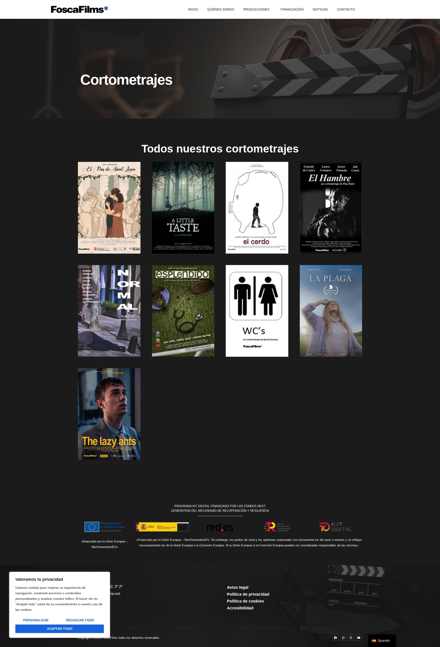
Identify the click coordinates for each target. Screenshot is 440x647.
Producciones (256, 9)
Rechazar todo (80, 620)
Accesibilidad (240, 608)
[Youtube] (359, 638)
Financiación (292, 9)
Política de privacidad (248, 594)
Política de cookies (245, 601)
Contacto (346, 9)
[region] (59, 605)
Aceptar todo (59, 628)
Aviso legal (237, 587)
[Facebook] (335, 638)
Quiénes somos (220, 9)
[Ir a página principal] (79, 9)
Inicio (193, 9)
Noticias (320, 9)
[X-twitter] (351, 638)
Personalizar (35, 620)
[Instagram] (343, 638)
